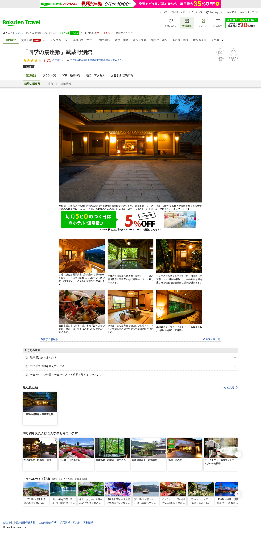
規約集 (76, 522)
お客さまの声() (122, 75)
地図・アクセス (95, 75)
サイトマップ (195, 12)
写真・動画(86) (71, 75)
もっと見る (227, 387)
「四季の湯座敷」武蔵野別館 (57, 52)
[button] (55, 394)
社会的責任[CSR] (47, 522)
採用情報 (65, 522)
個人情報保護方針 (25, 522)
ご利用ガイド (178, 12)
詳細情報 (66, 83)
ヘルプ (163, 12)
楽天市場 (232, 12)
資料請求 (88, 522)
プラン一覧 (49, 75)
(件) (56, 60)
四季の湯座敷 (50, 339)
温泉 (50, 83)
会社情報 (8, 522)
